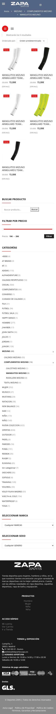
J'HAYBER (6, 327)
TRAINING (6, 482)
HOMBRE (6, 322)
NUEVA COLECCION (11, 425)
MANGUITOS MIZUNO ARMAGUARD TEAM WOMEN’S (13, 77)
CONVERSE (7, 294)
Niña (28, 609)
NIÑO (4, 420)
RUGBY (5, 458)
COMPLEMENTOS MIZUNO (39, 11)
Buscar (35, 209)
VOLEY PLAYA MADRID (12, 491)
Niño (28, 606)
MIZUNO (18, 11)
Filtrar (49, 236)
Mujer (28, 603)
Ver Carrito (7, 626)
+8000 (4, 256)
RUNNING (6, 463)
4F (3, 265)
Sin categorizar (9, 468)
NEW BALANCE (8, 406)
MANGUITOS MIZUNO (16, 373)
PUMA (4, 449)
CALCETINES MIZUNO (15, 368)
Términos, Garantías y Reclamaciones (29, 710)
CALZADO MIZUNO (12, 357)
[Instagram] (40, 5)
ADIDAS (5, 270)
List (12, 29)
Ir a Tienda (7, 629)
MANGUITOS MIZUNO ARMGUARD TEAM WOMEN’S (41, 123)
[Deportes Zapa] (20, 4)
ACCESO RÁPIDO (10, 619)
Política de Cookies (45, 708)
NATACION (7, 401)
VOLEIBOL (6, 487)
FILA (4, 303)
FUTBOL (5, 308)
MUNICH (6, 392)
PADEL (5, 439)
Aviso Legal (8, 708)
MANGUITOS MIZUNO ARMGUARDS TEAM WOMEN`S (13, 169)
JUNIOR (5, 346)
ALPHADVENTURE (10, 275)
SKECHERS (6, 472)
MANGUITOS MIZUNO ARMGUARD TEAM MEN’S (13, 123)
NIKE (4, 411)
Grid (5, 29)
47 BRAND (6, 261)
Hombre (28, 600)
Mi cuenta (7, 623)
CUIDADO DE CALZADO (12, 299)
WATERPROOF (8, 501)
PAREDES (6, 444)
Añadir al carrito (3, 87)
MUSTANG (6, 396)
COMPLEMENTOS (10, 289)
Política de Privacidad (24, 708)
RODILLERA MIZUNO (15, 378)
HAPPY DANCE (8, 318)
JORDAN (5, 341)
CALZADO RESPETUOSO (12, 280)
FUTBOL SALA (8, 313)
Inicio (6, 11)
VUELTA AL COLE (9, 496)
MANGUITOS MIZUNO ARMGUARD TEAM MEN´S (41, 77)
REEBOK (5, 453)
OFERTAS (6, 430)
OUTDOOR (7, 434)
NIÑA (4, 415)
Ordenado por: (8, 40)
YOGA (4, 506)
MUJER (5, 387)
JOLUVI (5, 337)
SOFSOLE (6, 477)
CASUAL (5, 284)
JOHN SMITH (7, 332)
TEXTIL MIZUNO (11, 382)
